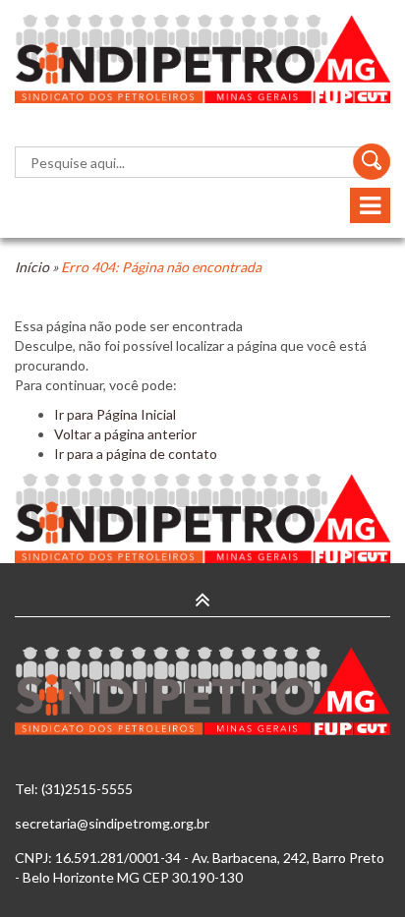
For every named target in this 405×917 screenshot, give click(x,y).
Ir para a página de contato (135, 453)
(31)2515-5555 (87, 788)
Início (32, 266)
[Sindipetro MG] (202, 59)
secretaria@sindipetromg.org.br (112, 823)
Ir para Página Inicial (115, 414)
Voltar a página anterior (125, 434)
